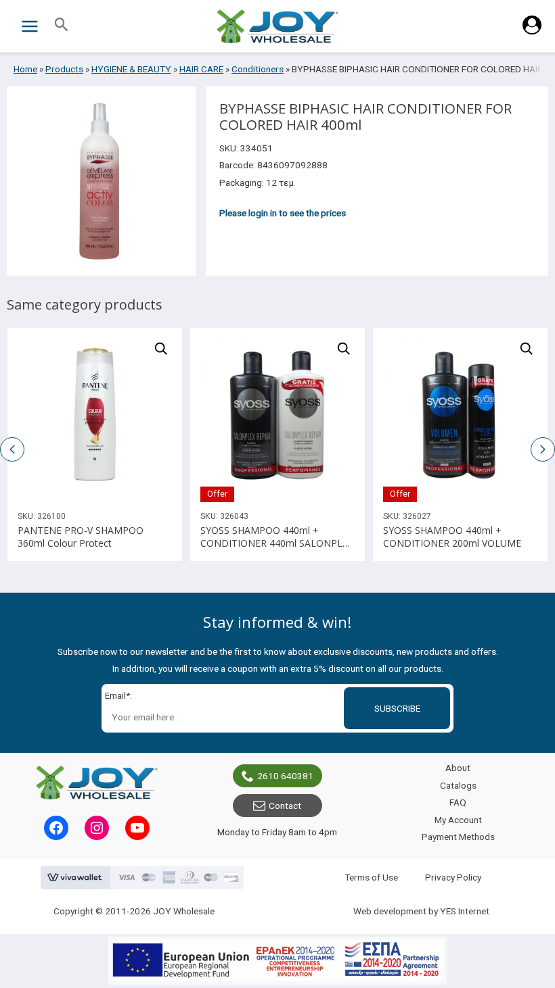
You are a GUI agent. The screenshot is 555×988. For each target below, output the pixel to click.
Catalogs (458, 785)
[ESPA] (277, 961)
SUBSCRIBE (397, 708)
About (457, 767)
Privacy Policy (453, 877)
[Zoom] (161, 349)
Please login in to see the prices (282, 212)
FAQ (457, 802)
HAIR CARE (201, 69)
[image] (94, 415)
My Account (458, 819)
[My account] (532, 31)
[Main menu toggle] (29, 26)
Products (64, 69)
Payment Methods (458, 836)
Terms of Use (371, 877)
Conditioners (257, 69)
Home (25, 69)
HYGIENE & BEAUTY (131, 69)
